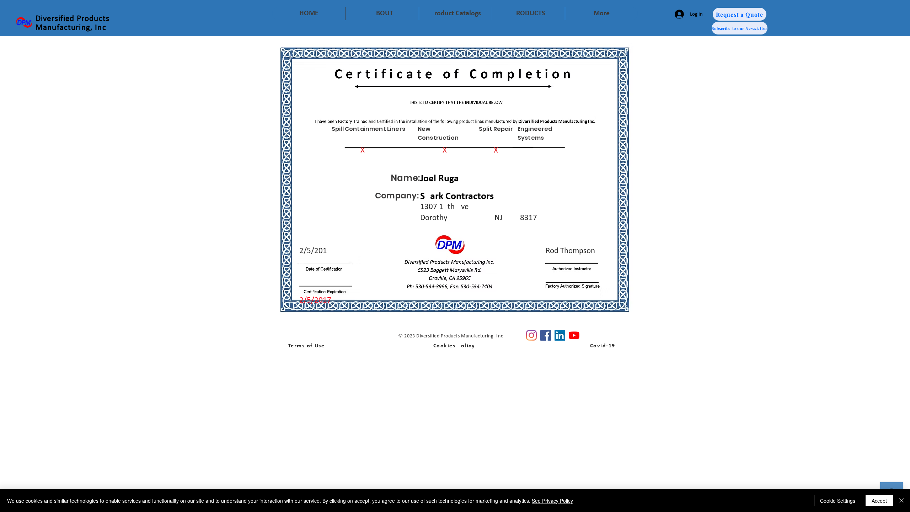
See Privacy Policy (552, 500)
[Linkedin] (560, 335)
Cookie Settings (837, 500)
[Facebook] (545, 335)
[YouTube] (574, 335)
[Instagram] (531, 335)
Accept (879, 500)
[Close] (901, 500)
